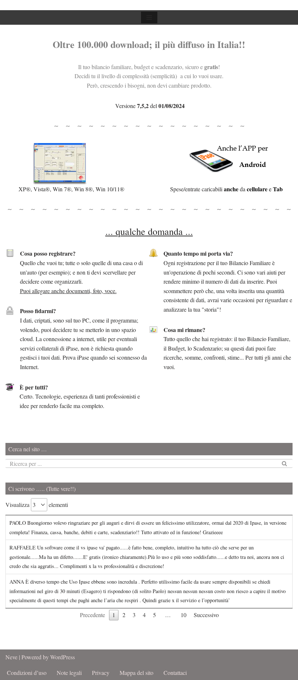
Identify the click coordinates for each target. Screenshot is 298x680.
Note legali (69, 672)
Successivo (206, 615)
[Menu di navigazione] (149, 17)
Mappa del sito (136, 672)
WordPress (62, 657)
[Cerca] (284, 463)
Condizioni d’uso (27, 672)
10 (183, 615)
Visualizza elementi (36, 504)
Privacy (100, 672)
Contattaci (175, 672)
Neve (11, 657)
